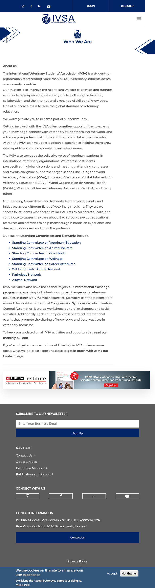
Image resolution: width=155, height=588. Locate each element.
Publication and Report (33, 474)
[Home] (58, 18)
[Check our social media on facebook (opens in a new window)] (32, 7)
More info (23, 585)
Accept (112, 573)
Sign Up (77, 433)
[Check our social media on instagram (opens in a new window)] (24, 7)
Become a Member (30, 468)
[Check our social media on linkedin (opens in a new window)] (41, 7)
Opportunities (26, 462)
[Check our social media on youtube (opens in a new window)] (49, 7)
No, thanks (129, 573)
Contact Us (24, 455)
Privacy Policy (77, 561)
